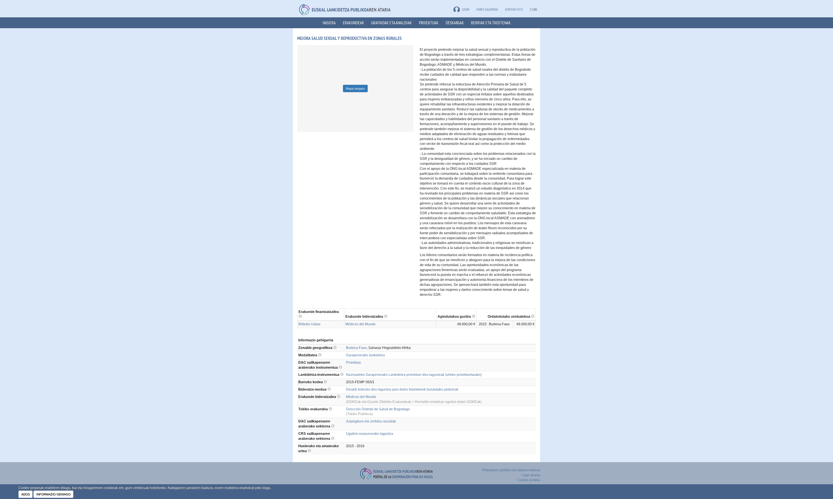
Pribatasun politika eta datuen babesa (511, 470)
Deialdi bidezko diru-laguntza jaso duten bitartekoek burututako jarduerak (402, 389)
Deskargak (455, 22)
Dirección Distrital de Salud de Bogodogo (378, 409)
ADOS (25, 494)
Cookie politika (528, 480)
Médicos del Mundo (360, 324)
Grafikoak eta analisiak (391, 22)
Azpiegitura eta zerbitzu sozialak (371, 421)
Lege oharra (530, 475)
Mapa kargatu (355, 88)
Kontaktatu (514, 9)
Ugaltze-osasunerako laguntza (369, 433)
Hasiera (329, 22)
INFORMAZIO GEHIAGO (53, 494)
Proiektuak (428, 22)
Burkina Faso (356, 348)
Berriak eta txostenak (491, 22)
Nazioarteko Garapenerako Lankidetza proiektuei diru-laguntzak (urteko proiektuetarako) (414, 374)
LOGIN (465, 9)
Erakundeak (353, 22)
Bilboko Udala (309, 324)
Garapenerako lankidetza (365, 355)
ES (531, 9)
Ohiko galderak (487, 9)
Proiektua (353, 362)
